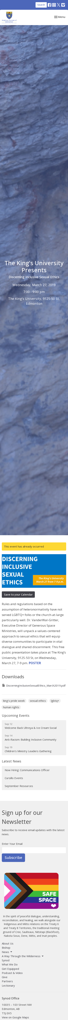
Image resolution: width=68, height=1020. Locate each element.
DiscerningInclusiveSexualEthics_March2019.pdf (35, 685)
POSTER (35, 663)
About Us (7, 943)
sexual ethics (38, 700)
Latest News (11, 761)
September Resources (19, 786)
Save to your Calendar (18, 594)
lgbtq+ (55, 700)
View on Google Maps (15, 1017)
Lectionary (8, 985)
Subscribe (13, 857)
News (5, 952)
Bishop (6, 947)
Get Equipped (10, 969)
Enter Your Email (12, 844)
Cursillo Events (14, 778)
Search (41, 4)
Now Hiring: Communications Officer (27, 770)
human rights (11, 707)
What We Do (10, 964)
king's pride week (14, 700)
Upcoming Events (15, 715)
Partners (7, 981)
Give (4, 977)
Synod (5, 960)
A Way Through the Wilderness (21, 956)
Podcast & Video (12, 973)
